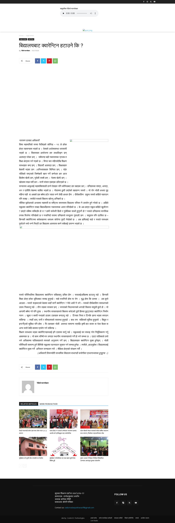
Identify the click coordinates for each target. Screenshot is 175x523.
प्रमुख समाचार (23, 39)
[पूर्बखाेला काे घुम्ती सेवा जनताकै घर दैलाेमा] (33, 446)
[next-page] (24, 465)
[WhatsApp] (55, 60)
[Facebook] (143, 1)
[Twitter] (150, 1)
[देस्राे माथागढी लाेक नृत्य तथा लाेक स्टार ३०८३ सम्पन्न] (33, 419)
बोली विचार (31, 39)
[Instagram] (147, 1)
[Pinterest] (49, 60)
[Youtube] (154, 1)
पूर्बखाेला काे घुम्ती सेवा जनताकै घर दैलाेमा (31, 458)
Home (21, 35)
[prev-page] (20, 465)
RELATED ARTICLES (29, 404)
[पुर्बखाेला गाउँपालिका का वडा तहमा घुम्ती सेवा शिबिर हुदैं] (64, 446)
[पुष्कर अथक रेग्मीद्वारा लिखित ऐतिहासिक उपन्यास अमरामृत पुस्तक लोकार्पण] (94, 446)
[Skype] (123, 502)
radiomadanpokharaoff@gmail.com (79, 507)
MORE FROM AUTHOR (49, 404)
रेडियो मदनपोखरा (25, 51)
